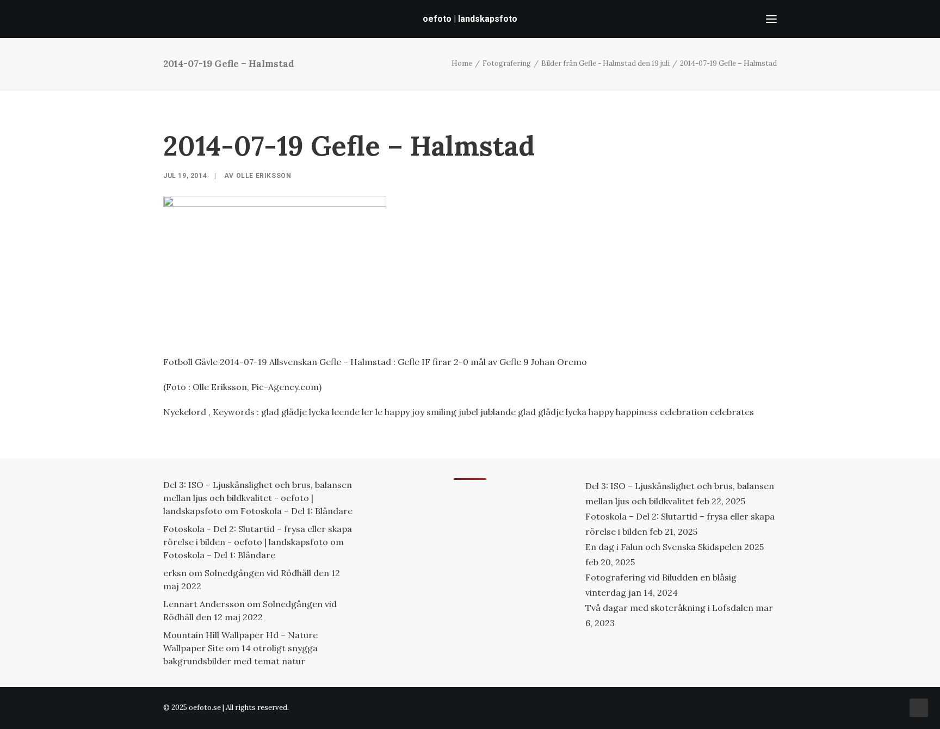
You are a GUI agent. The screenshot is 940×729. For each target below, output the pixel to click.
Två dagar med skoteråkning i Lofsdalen (669, 607)
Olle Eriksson (264, 176)
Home (462, 63)
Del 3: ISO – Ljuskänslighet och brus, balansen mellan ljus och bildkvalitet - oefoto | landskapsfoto (257, 497)
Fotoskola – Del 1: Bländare (296, 510)
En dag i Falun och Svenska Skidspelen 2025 (674, 546)
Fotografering (507, 63)
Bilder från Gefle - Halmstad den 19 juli (605, 63)
